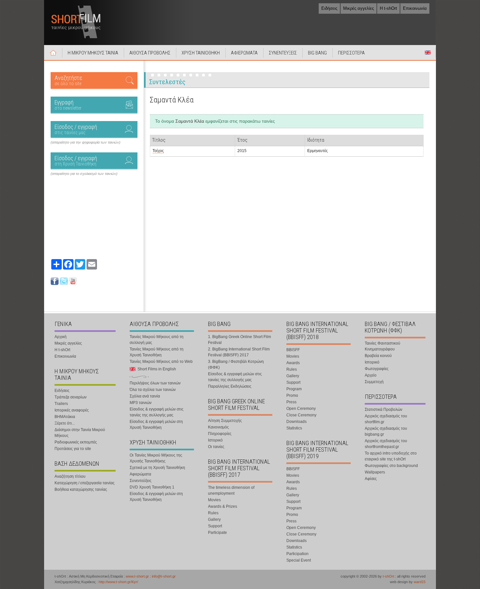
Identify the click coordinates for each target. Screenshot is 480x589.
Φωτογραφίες (377, 368)
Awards (293, 363)
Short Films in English (428, 52)
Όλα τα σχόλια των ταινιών (153, 389)
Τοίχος (158, 150)
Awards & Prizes (222, 506)
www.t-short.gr (137, 576)
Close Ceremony (301, 415)
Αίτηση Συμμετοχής (225, 420)
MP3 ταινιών (141, 402)
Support (215, 526)
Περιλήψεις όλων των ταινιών (155, 383)
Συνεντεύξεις (141, 480)
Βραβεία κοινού (378, 355)
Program (294, 389)
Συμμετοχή (374, 382)
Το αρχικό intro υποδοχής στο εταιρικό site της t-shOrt (391, 456)
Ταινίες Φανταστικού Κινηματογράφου (382, 346)
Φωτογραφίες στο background (391, 465)
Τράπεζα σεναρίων (71, 397)
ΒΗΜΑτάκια (65, 416)
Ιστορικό (215, 440)
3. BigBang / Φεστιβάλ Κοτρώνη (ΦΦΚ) (236, 364)
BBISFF (293, 350)
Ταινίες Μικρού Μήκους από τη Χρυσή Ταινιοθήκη (157, 352)
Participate (217, 532)
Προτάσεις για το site (73, 448)
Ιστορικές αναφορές (72, 410)
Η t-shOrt (388, 8)
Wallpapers (375, 472)
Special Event (298, 560)
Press (291, 402)
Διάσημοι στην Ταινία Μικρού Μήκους (80, 432)
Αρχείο (370, 375)
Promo (292, 395)
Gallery (214, 519)
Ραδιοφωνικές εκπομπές (76, 442)
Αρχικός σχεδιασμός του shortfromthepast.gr (386, 444)
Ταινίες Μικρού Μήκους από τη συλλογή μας (157, 339)
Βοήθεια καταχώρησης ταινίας (81, 489)
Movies (214, 500)
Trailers (61, 403)
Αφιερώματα (140, 474)
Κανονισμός (218, 427)
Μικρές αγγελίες (358, 8)
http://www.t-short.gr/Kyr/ (118, 582)
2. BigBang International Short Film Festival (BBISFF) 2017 (239, 352)
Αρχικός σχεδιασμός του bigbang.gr (386, 431)
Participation (297, 553)
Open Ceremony (301, 408)
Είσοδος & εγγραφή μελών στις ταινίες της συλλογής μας (157, 412)
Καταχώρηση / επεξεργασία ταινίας (85, 483)
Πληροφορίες (220, 433)
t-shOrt (388, 576)
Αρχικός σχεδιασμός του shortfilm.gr (386, 419)
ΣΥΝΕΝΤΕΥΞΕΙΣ (283, 53)
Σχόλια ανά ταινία (145, 396)
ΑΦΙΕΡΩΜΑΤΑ (244, 53)
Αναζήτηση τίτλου (70, 476)
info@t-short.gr (164, 576)
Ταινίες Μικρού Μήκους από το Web (161, 361)
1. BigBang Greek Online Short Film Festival (239, 339)
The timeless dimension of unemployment (231, 490)
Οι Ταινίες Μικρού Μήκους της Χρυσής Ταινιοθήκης (156, 458)
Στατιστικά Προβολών (383, 409)
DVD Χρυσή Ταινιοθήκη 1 (152, 487)
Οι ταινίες (216, 446)
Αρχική (53, 52)
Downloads (296, 421)
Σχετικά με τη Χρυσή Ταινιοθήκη (157, 467)
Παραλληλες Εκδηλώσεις (229, 386)
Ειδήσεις (329, 8)
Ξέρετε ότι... (65, 423)
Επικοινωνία (415, 8)
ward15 (419, 582)
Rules (213, 513)
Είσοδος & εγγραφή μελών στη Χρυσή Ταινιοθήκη (156, 424)
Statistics (294, 428)
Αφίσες (371, 478)
